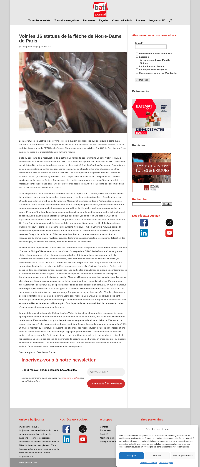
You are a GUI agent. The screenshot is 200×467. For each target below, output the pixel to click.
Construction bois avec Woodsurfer (157, 73)
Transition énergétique (67, 20)
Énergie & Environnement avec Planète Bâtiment (154, 60)
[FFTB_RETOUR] (151, 191)
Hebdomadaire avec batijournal (155, 53)
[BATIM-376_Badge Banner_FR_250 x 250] (151, 137)
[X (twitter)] (169, 222)
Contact (104, 426)
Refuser (157, 455)
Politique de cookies (148, 463)
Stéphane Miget (31, 46)
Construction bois (122, 20)
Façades (103, 20)
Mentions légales (166, 463)
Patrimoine (89, 20)
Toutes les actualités (39, 20)
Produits (140, 20)
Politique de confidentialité (113, 441)
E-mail (139, 43)
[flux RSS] (143, 222)
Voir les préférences (183, 455)
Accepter (131, 455)
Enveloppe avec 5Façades (152, 69)
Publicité (104, 434)
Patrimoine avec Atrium (151, 66)
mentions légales (70, 378)
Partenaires (105, 430)
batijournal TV (157, 20)
